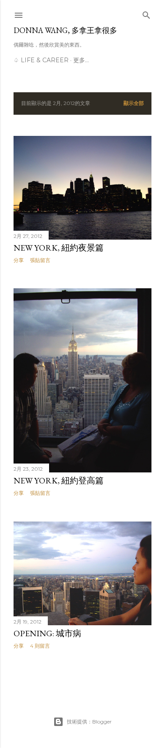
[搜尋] (146, 13)
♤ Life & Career (41, 60)
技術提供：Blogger (89, 721)
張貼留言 (40, 260)
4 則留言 (40, 646)
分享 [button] (19, 260)
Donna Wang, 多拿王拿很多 (65, 30)
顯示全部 (134, 103)
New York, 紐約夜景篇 (59, 247)
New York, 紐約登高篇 (59, 480)
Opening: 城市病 (47, 633)
